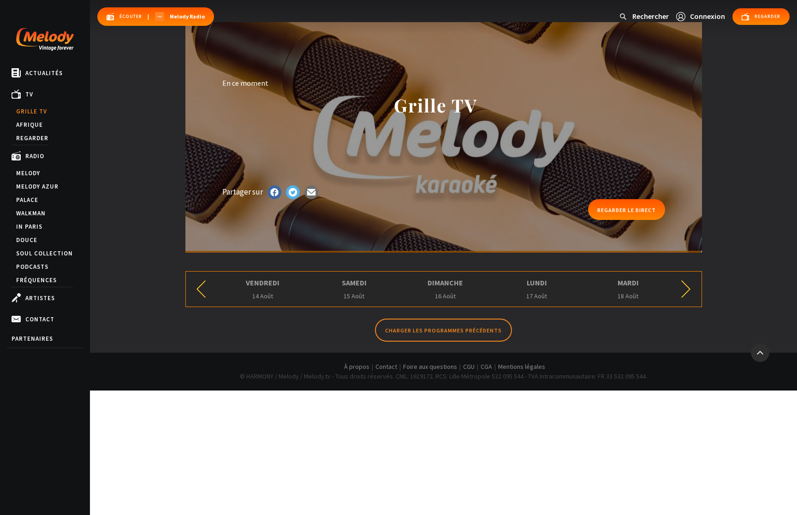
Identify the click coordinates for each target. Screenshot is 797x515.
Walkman (31, 213)
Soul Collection (44, 253)
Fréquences (36, 280)
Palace (27, 200)
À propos (356, 366)
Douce (26, 240)
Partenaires (32, 339)
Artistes (40, 298)
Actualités (44, 73)
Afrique (29, 125)
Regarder (32, 138)
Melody (28, 173)
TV (29, 94)
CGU (469, 366)
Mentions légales (521, 366)
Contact (39, 319)
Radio (34, 156)
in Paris (29, 227)
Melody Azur (37, 186)
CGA (486, 366)
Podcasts (32, 267)
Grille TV (31, 111)
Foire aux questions (430, 366)
